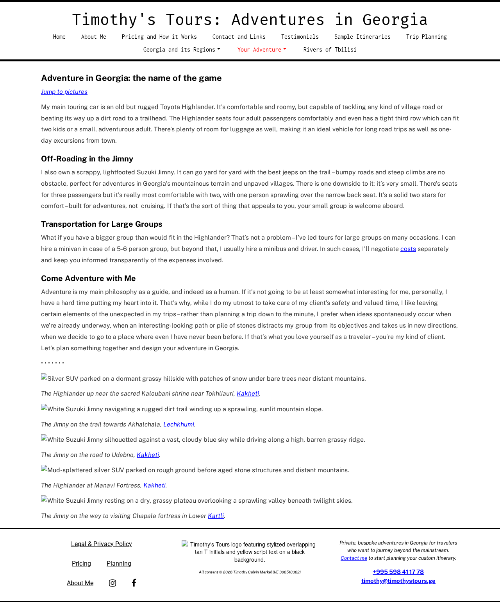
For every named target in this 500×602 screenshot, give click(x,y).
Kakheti (248, 393)
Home (59, 36)
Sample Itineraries (362, 36)
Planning (119, 563)
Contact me (354, 558)
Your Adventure (259, 49)
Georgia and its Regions (179, 49)
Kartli (216, 516)
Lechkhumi (178, 424)
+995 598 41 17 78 (398, 571)
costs (408, 249)
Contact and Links (239, 36)
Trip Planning (426, 36)
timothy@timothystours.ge (398, 580)
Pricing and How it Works (159, 36)
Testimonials (300, 36)
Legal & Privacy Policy (101, 544)
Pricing (81, 563)
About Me (93, 36)
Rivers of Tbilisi (330, 49)
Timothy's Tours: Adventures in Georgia (250, 20)
